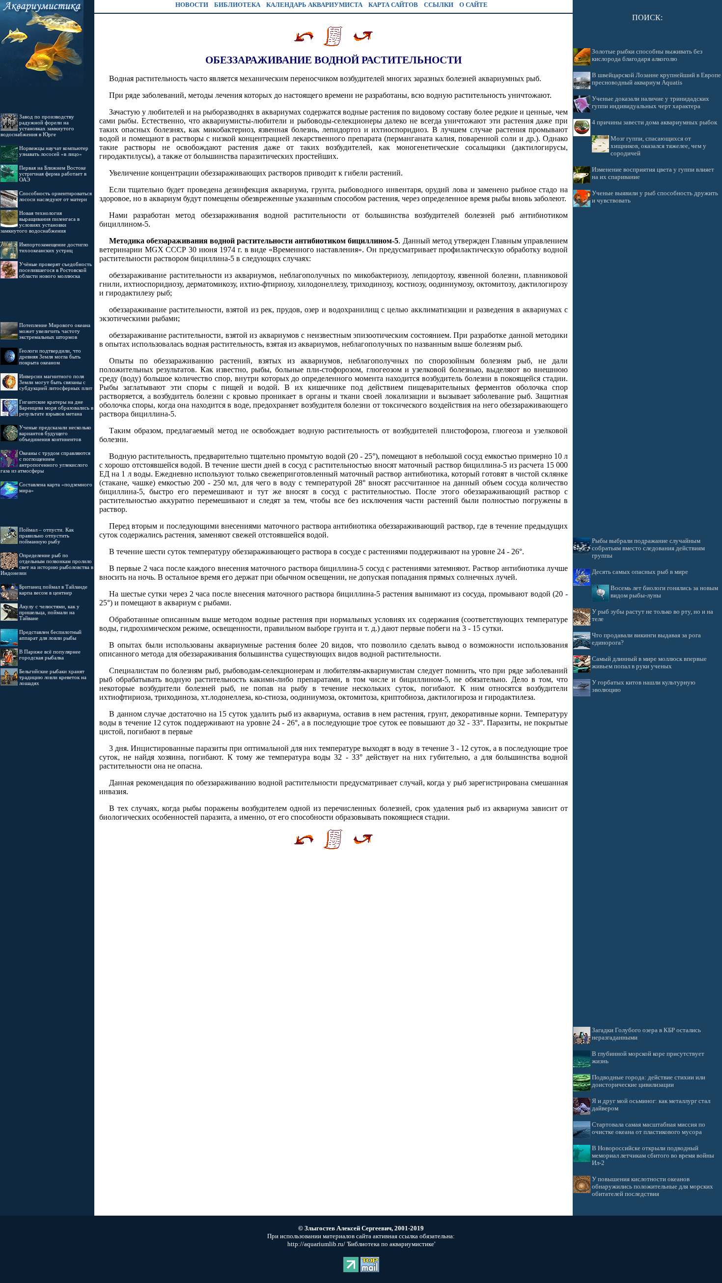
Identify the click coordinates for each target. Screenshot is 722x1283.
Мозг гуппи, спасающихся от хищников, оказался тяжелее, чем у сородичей (658, 146)
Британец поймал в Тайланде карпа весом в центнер (53, 590)
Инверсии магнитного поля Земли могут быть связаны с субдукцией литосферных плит (55, 382)
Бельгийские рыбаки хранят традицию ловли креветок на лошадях (52, 677)
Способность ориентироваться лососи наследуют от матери (55, 196)
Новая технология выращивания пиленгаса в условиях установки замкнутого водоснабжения (40, 222)
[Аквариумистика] (41, 86)
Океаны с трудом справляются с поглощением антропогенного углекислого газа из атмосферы (45, 462)
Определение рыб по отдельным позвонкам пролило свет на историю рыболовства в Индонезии (46, 564)
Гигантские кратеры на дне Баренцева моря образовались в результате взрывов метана (56, 408)
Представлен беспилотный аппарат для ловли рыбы (50, 635)
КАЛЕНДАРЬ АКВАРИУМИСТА (314, 4)
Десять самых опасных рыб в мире (640, 571)
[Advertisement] (647, 372)
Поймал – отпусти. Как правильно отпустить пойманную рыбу (46, 535)
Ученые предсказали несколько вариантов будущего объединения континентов (55, 433)
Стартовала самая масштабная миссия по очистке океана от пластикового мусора (648, 1128)
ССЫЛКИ (438, 4)
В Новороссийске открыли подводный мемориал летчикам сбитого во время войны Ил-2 (653, 1155)
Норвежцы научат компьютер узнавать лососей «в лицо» (53, 151)
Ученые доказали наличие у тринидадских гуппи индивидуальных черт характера (650, 102)
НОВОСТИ (191, 4)
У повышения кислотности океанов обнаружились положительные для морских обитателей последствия (652, 1186)
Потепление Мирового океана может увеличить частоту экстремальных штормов (54, 331)
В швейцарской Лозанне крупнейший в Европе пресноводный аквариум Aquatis (656, 79)
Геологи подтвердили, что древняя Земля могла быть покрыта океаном (50, 356)
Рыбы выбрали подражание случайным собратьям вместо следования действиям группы (648, 548)
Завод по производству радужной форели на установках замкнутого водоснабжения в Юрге (37, 125)
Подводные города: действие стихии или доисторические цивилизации (648, 1081)
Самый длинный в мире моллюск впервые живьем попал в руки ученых (649, 663)
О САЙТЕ (473, 4)
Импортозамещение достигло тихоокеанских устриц (53, 247)
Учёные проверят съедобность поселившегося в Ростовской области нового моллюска (55, 270)
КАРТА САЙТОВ (393, 4)
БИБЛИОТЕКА (237, 4)
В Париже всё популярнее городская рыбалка (50, 654)
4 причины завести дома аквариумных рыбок (654, 122)
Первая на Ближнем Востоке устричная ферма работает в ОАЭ (52, 173)
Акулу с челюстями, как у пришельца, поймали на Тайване (49, 612)
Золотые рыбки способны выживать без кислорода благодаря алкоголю (647, 55)
